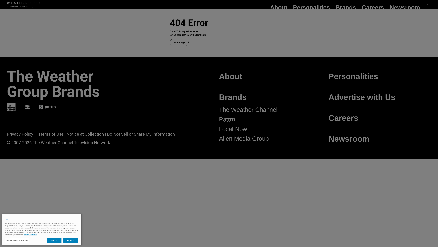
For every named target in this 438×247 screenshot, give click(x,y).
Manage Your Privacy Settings (17, 240)
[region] (42, 229)
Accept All (70, 240)
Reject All (54, 240)
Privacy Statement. (30, 235)
